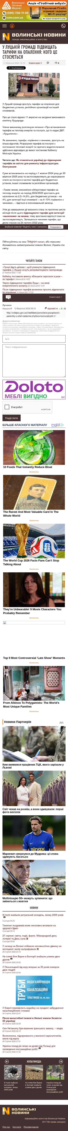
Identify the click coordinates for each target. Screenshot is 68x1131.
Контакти (17, 1126)
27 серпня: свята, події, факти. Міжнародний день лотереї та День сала (29, 937)
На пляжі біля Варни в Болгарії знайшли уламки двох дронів (31, 958)
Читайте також (34, 261)
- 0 (64, 308)
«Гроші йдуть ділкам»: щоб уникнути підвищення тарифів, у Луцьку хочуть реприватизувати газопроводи (32, 268)
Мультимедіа (34, 1061)
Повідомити (55, 227)
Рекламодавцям (31, 1126)
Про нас (6, 1126)
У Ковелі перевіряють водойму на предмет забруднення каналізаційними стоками (33, 1009)
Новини (34, 908)
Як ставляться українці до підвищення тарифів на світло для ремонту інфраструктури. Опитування (31, 163)
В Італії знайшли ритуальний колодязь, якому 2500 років (32, 914)
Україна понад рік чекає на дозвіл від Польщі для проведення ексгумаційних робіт (28, 1047)
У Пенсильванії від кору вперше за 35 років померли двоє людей (30, 968)
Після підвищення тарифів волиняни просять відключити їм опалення (33, 291)
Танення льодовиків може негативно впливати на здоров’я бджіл (29, 927)
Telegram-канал (35, 241)
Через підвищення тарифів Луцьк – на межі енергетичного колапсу (25, 284)
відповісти (53, 308)
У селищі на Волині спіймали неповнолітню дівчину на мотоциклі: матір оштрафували (31, 947)
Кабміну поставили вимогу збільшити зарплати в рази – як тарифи (32, 277)
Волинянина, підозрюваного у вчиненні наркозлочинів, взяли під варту (31, 1037)
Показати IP (7, 308)
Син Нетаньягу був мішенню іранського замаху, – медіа (32, 1028)
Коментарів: (35, 62)
